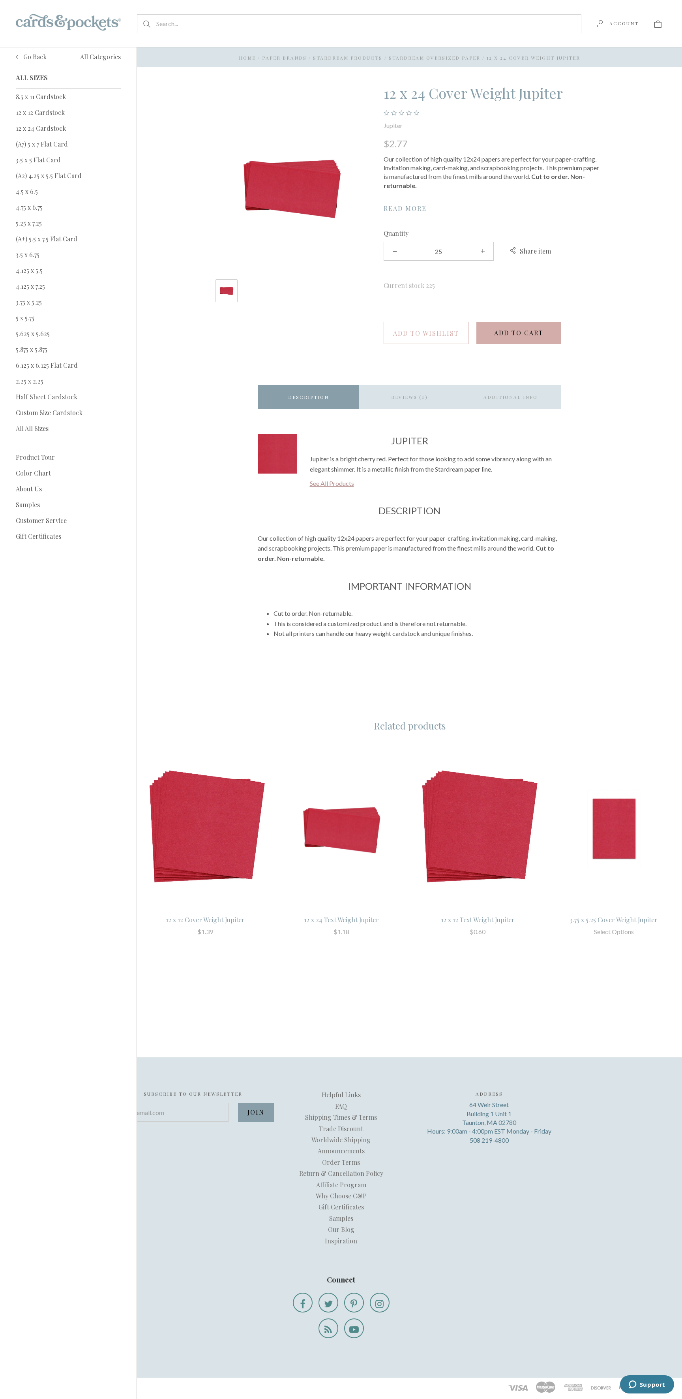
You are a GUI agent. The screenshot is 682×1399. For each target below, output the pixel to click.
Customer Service (41, 520)
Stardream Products (347, 58)
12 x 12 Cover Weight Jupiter (205, 920)
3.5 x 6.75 (27, 254)
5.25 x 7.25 (29, 223)
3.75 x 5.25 (29, 302)
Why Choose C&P (341, 1196)
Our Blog (341, 1229)
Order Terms (341, 1162)
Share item (535, 251)
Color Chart (33, 473)
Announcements (341, 1151)
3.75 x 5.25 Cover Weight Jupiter (614, 920)
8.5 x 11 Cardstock (41, 96)
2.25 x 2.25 (29, 381)
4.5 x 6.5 (27, 191)
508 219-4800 (489, 1140)
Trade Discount (341, 1128)
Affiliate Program (341, 1185)
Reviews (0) (409, 397)
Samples (28, 504)
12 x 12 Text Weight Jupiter (478, 920)
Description (308, 397)
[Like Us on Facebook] (303, 1303)
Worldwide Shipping (341, 1140)
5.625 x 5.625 (33, 333)
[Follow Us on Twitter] (328, 1303)
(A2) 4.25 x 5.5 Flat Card (49, 175)
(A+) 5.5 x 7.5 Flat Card (46, 239)
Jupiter (393, 125)
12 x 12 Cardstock (40, 112)
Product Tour (35, 457)
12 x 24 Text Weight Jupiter (341, 920)
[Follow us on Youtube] (354, 1328)
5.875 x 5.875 (31, 349)
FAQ (341, 1106)
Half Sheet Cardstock (46, 397)
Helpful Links (341, 1095)
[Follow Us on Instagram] (380, 1303)
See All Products (332, 483)
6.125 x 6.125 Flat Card (47, 365)
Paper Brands (284, 58)
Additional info (510, 397)
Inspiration (341, 1241)
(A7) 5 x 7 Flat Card (42, 144)
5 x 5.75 (25, 318)
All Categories (100, 57)
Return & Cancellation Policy (341, 1173)
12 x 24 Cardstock (41, 128)
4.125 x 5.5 (29, 270)
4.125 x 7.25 (30, 286)
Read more (405, 208)
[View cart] (657, 23)
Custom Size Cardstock (49, 412)
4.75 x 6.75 (29, 207)
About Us (29, 489)
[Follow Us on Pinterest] (354, 1303)
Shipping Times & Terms (341, 1117)
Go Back (34, 57)
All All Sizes (32, 428)
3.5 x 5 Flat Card (38, 160)
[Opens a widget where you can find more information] (647, 1385)
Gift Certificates (38, 536)
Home (247, 58)
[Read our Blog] (328, 1328)
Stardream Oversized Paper (434, 58)
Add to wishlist (426, 333)
